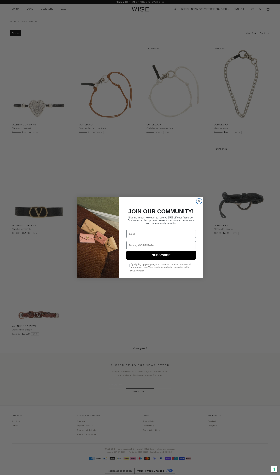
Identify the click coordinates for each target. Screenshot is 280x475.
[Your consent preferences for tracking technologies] (274, 469)
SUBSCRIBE (161, 255)
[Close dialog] (199, 201)
